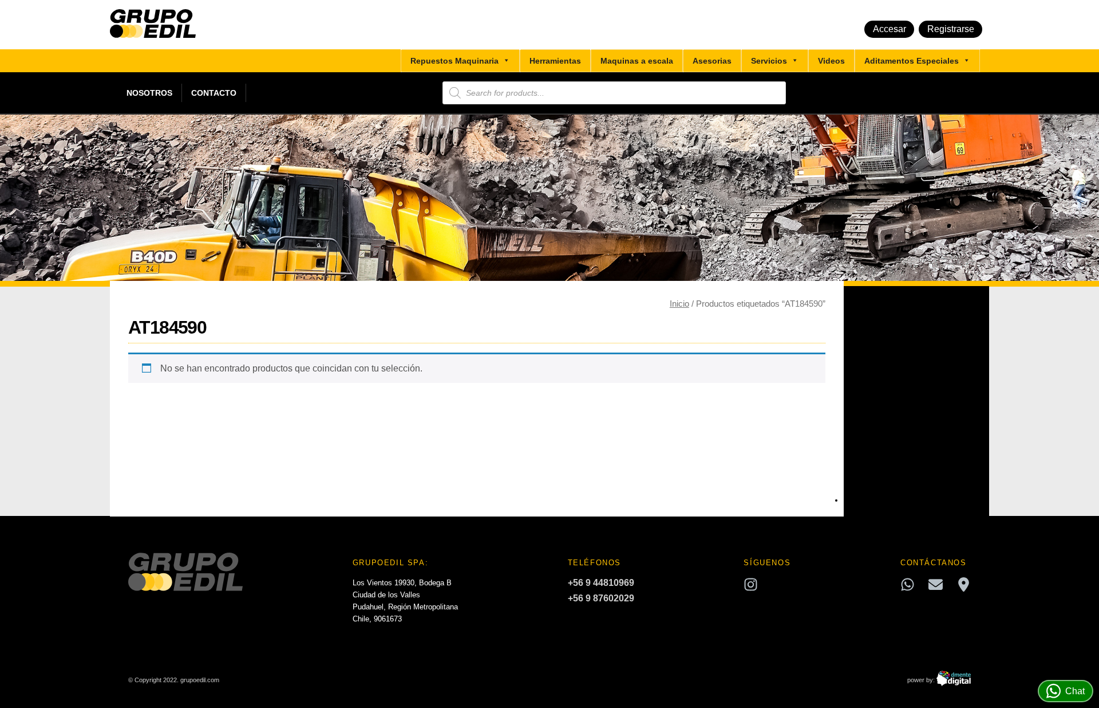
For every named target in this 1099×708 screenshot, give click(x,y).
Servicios (769, 60)
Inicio (679, 303)
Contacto (213, 92)
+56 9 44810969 (601, 583)
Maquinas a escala (636, 60)
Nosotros (149, 92)
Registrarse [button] (950, 29)
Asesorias (712, 60)
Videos (831, 60)
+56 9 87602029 (601, 598)
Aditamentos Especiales (911, 60)
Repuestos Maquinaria (454, 60)
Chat (1075, 691)
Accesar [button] (889, 29)
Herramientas (555, 60)
